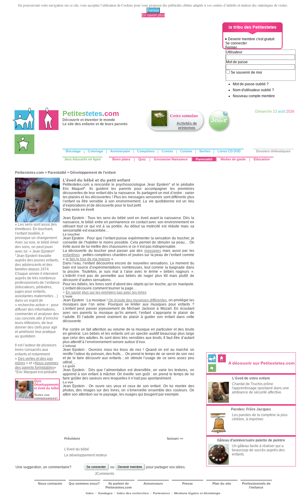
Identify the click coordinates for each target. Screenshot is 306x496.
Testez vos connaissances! (45, 396)
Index (90, 493)
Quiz (142, 159)
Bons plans (121, 159)
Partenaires (161, 493)
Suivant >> (175, 438)
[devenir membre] (130, 470)
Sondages (105, 493)
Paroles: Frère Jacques (251, 409)
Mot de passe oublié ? (251, 84)
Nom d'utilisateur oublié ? (253, 90)
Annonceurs (153, 483)
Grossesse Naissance (171, 159)
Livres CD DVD (229, 151)
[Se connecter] (96, 470)
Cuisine (186, 151)
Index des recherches (133, 493)
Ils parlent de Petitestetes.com (118, 485)
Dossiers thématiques (273, 151)
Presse (187, 483)
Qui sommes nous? (84, 483)
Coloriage (95, 151)
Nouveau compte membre (254, 96)
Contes (167, 151)
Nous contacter (50, 483)
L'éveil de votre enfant (251, 378)
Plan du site (221, 483)
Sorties (204, 151)
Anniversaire (120, 151)
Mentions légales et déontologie (197, 493)
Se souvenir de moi (246, 72)
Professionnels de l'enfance (256, 485)
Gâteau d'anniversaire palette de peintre (251, 440)
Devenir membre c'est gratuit (251, 39)
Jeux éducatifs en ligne (82, 159)
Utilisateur (234, 52)
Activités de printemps (187, 125)
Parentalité (204, 159)
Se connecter (236, 43)
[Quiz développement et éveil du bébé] (24, 397)
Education (262, 159)
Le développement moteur (85, 455)
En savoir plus (153, 15)
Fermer (153, 10)
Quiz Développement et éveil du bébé (46, 384)
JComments (104, 474)
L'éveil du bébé (76, 449)
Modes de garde (233, 159)
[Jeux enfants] (219, 132)
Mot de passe (237, 62)
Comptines (145, 151)
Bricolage (73, 151)
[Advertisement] (117, 64)
